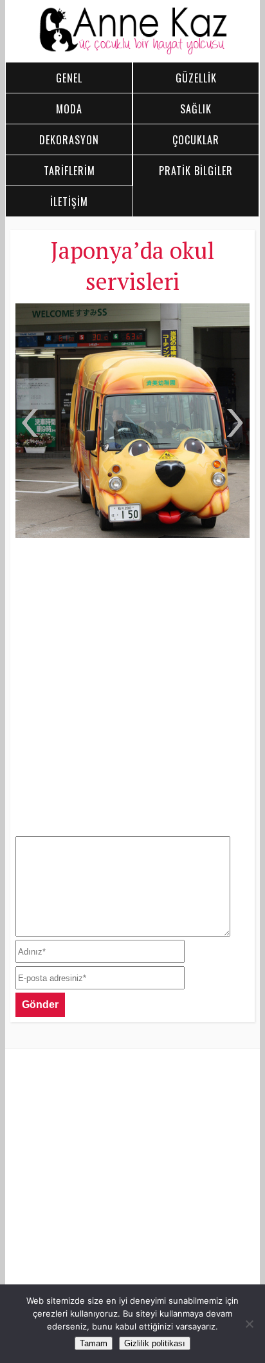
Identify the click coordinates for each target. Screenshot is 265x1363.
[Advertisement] (132, 685)
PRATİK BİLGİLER (196, 170)
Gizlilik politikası (154, 1343)
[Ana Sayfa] (132, 51)
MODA (69, 109)
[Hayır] (248, 1323)
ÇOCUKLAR (195, 140)
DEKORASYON (69, 140)
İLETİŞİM (69, 201)
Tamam (93, 1343)
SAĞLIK (196, 109)
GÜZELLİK (196, 78)
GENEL (69, 78)
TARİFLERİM (69, 170)
